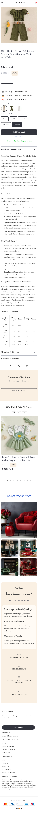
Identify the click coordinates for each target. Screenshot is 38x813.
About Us (5, 763)
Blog (3, 760)
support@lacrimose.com (10, 736)
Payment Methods (8, 746)
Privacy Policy (6, 769)
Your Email (7, 722)
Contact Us (6, 766)
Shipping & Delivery (8, 749)
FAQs (4, 743)
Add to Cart (19, 132)
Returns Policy (7, 752)
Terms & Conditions (8, 772)
